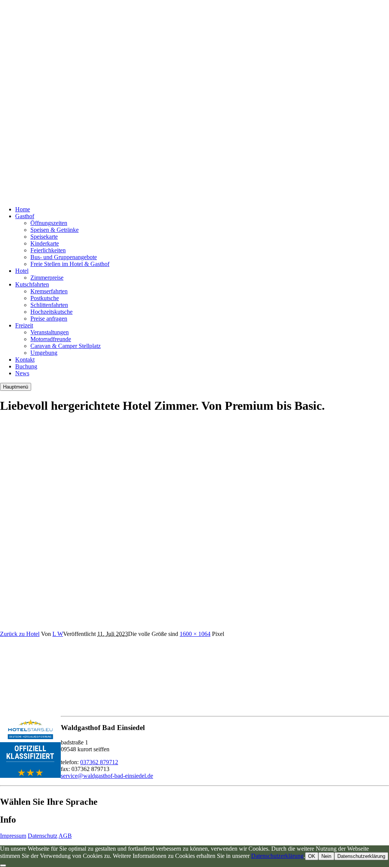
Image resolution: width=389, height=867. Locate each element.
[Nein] (3, 865)
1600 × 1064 (195, 634)
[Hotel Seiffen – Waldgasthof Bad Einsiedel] (95, 196)
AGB (65, 835)
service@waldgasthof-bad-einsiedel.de (107, 776)
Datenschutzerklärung (277, 856)
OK (311, 856)
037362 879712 (99, 762)
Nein (326, 856)
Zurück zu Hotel (20, 634)
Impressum (13, 835)
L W (57, 634)
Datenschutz (42, 835)
